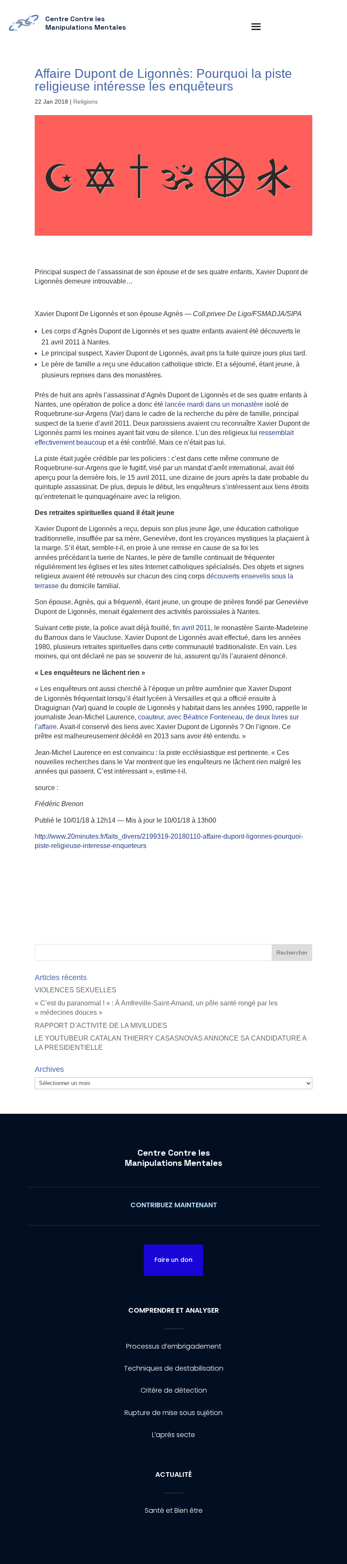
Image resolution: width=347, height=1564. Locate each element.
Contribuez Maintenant (173, 1205)
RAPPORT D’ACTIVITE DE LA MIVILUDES (101, 1025)
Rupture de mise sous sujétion (173, 1413)
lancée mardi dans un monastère (214, 404)
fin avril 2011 (192, 627)
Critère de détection (173, 1390)
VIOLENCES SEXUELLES (75, 990)
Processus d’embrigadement (173, 1346)
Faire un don (173, 1260)
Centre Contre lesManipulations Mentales (173, 1157)
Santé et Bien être (174, 1510)
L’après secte (173, 1435)
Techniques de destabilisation (173, 1368)
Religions (85, 101)
